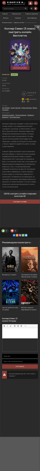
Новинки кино (16, 14)
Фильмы (6, 18)
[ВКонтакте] (14, 235)
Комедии (5, 117)
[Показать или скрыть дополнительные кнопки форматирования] (25, 325)
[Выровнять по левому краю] (14, 325)
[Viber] (20, 235)
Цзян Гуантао (15, 108)
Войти (30, 3)
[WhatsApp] (23, 235)
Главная (5, 14)
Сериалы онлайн (19, 22)
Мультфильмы (32, 18)
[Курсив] (7, 325)
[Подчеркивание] (10, 325)
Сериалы (18, 18)
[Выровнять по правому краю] (21, 325)
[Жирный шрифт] (4, 325)
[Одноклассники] (17, 235)
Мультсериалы (21, 115)
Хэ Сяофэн (6, 108)
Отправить (20, 366)
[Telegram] (26, 235)
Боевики (31, 115)
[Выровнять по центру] (18, 325)
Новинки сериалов (31, 14)
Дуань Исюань (26, 108)
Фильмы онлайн (7, 22)
